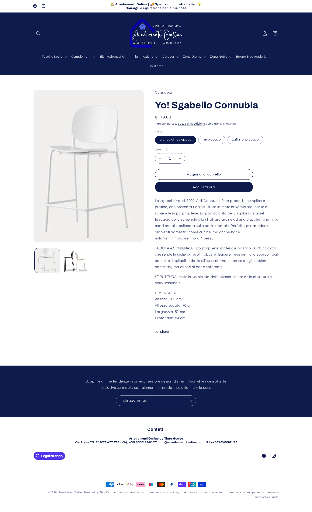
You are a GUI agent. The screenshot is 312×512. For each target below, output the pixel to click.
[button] (38, 33)
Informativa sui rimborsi (129, 492)
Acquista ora (204, 187)
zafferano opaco (245, 139)
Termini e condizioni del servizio (204, 492)
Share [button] (164, 331)
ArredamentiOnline (71, 492)
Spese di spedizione (191, 123)
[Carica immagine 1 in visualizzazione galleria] (47, 260)
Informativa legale (266, 497)
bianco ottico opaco (175, 139)
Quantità (161, 149)
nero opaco (212, 139)
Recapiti (273, 492)
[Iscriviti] (191, 400)
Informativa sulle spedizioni (246, 492)
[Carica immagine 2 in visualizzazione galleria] (74, 260)
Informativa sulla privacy (163, 492)
